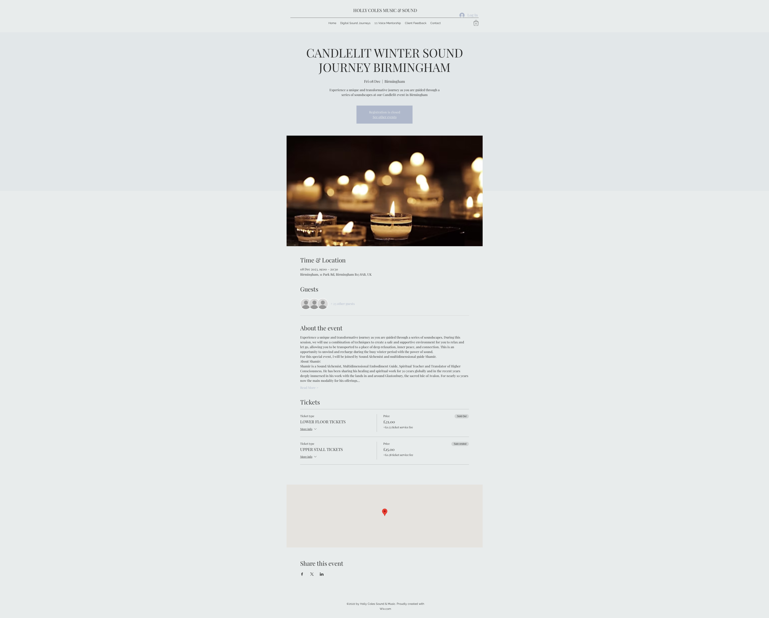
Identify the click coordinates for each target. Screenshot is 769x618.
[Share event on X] (312, 574)
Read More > (309, 387)
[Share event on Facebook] (302, 574)
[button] (476, 23)
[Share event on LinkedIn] (322, 574)
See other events (385, 117)
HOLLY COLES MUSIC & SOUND (385, 10)
